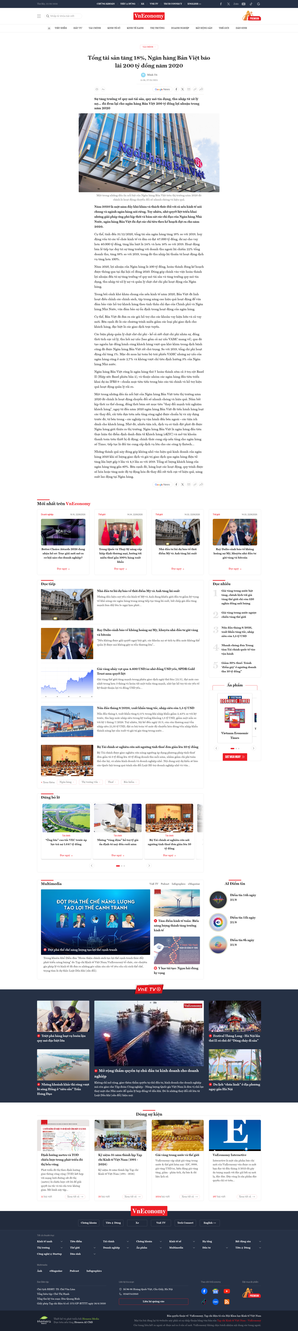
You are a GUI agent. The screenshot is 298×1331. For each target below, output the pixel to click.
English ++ (194, 4)
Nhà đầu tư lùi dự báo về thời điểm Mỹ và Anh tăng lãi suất (138, 591)
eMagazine (194, 884)
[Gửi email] (188, 89)
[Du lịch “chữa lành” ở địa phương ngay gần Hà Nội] (235, 1064)
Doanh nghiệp (180, 28)
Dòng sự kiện (149, 1114)
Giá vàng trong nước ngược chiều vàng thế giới (239, 614)
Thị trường (157, 28)
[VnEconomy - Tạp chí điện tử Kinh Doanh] (149, 1211)
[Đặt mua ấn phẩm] (251, 15)
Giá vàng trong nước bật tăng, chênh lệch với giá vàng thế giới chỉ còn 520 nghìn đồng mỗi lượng (238, 597)
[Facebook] (221, 3)
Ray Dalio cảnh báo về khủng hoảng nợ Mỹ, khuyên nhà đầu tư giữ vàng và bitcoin (235, 553)
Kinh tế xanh (135, 28)
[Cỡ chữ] (103, 89)
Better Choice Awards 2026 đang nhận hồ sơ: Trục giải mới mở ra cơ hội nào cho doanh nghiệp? (63, 553)
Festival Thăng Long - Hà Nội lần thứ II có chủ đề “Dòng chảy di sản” (234, 1038)
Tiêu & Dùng (127, 4)
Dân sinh (241, 28)
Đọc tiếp (48, 584)
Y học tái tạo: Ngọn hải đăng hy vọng (176, 971)
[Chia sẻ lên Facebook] (176, 89)
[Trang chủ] (49, 28)
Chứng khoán (106, 4)
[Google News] (258, 3)
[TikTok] (251, 3)
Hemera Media (90, 1319)
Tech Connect (173, 4)
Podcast (165, 884)
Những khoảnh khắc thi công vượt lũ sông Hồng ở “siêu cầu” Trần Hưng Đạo (63, 1089)
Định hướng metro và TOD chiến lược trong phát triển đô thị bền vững (62, 1160)
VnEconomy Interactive (229, 1155)
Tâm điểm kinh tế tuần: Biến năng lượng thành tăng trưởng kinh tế (176, 926)
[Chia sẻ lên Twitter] (182, 89)
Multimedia (51, 884)
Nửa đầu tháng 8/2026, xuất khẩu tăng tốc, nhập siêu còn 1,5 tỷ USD (145, 708)
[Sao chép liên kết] (195, 89)
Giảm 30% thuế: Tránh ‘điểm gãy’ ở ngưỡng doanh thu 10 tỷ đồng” (239, 667)
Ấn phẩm (235, 685)
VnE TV (154, 4)
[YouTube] (243, 3)
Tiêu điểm (61, 28)
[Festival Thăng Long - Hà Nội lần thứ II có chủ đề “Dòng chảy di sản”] (235, 1016)
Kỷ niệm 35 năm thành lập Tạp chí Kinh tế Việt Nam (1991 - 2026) (120, 1160)
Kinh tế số (113, 28)
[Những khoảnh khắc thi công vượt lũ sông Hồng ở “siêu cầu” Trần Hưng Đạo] (63, 1064)
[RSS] (226, 1301)
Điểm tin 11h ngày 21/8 (243, 920)
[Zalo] (236, 3)
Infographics (179, 884)
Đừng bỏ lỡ (50, 798)
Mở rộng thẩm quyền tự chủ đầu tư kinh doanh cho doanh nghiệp (146, 1073)
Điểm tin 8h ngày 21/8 (242, 943)
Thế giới (224, 28)
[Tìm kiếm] (48, 16)
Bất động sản (204, 28)
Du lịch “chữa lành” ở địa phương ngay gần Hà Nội (234, 1087)
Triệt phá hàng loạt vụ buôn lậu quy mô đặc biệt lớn (61, 1038)
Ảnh (39, 1271)
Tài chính (95, 28)
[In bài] (96, 89)
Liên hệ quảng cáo (153, 1301)
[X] (228, 3)
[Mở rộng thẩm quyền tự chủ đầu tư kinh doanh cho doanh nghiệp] (149, 1033)
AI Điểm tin (235, 884)
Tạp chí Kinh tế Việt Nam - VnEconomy (239, 1320)
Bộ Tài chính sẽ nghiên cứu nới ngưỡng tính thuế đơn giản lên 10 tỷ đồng (147, 747)
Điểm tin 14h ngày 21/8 (243, 898)
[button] (118, 866)
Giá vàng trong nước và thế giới (177, 1155)
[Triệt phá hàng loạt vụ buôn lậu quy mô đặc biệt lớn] (63, 1016)
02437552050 (130, 1294)
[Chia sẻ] (201, 89)
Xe (142, 4)
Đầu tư (78, 28)
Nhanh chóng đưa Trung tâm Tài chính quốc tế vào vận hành (238, 649)
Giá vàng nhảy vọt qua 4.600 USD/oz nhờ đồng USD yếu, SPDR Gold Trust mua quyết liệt (146, 671)
